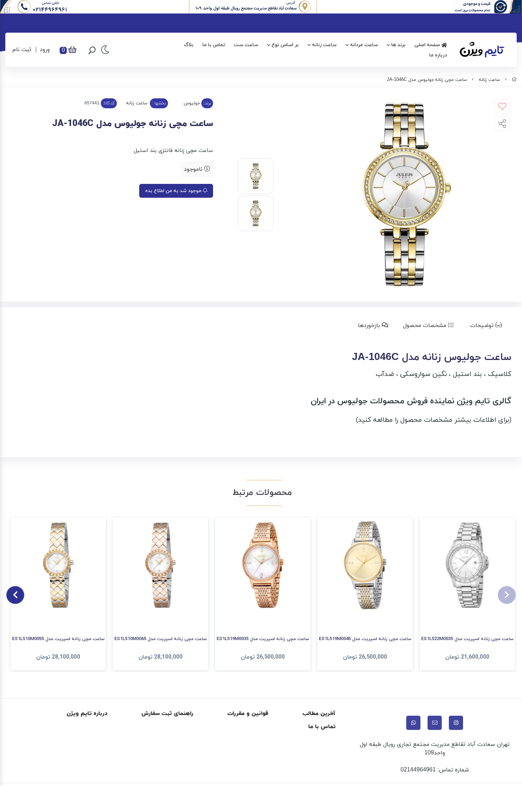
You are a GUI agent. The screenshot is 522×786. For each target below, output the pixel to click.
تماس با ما (213, 45)
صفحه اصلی (427, 45)
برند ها (398, 45)
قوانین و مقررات (247, 713)
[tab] (487, 325)
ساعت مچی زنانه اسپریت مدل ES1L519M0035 (263, 639)
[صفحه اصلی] (514, 80)
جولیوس (192, 103)
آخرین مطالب (319, 713)
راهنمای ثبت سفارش (167, 713)
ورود (45, 50)
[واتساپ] (413, 723)
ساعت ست (246, 45)
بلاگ (189, 45)
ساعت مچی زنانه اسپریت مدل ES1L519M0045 (365, 639)
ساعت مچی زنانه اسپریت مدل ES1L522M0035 (467, 639)
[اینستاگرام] (456, 723)
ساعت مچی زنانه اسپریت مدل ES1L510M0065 (160, 639)
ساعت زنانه (324, 45)
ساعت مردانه (364, 45)
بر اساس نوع (285, 45)
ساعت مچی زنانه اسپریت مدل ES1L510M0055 (58, 639)
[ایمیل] (435, 723)
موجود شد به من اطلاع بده (174, 190)
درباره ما (438, 55)
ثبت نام (21, 50)
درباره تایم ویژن (86, 713)
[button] (507, 595)
